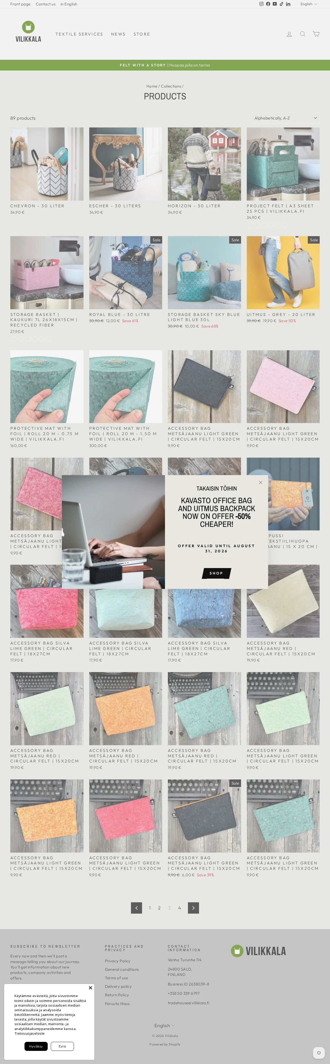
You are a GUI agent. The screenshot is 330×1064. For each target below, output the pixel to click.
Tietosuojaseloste (29, 1033)
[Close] (90, 987)
